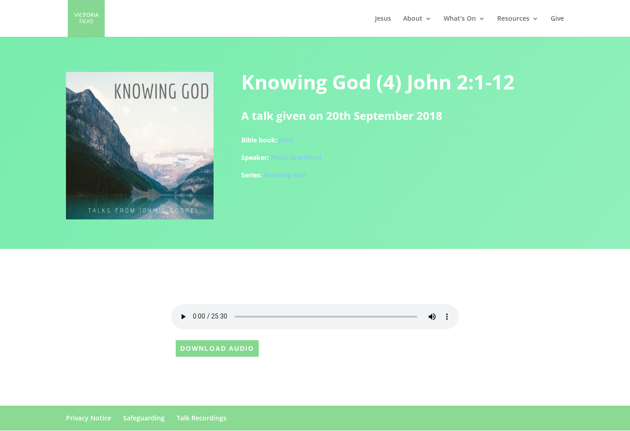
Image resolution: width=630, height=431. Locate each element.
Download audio (217, 348)
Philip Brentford (296, 157)
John (286, 140)
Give (557, 19)
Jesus (383, 19)
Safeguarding (144, 417)
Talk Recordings (201, 417)
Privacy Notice (88, 417)
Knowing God (285, 175)
